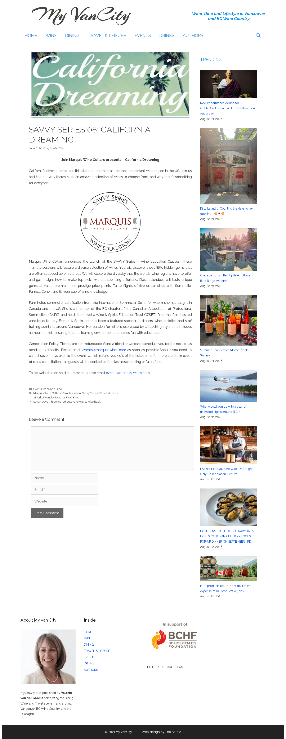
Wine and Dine (52, 388)
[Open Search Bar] (258, 35)
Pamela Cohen (71, 393)
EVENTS (142, 35)
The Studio (173, 732)
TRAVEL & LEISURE (107, 35)
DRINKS (166, 35)
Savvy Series (90, 393)
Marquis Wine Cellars (47, 393)
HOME (31, 35)
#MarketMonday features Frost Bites (56, 397)
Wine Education (109, 393)
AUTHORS (193, 35)
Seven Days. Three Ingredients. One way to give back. (67, 401)
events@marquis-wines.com (104, 350)
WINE (51, 35)
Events (37, 388)
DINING (72, 35)
